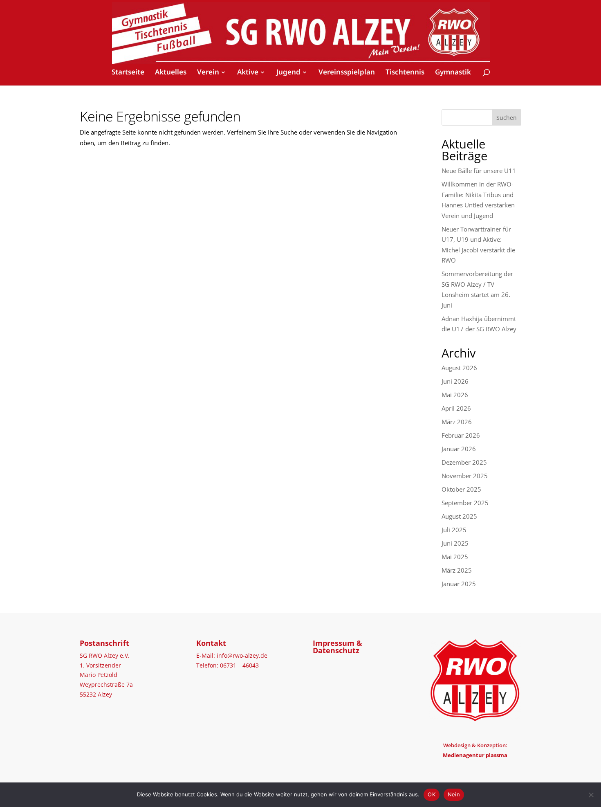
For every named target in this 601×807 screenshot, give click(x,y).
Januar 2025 (459, 584)
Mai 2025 (455, 557)
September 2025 (465, 503)
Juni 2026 (455, 381)
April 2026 (456, 408)
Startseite (128, 72)
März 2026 (457, 422)
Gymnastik (453, 72)
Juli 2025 (454, 530)
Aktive (247, 72)
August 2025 (459, 516)
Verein (208, 72)
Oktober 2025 (461, 489)
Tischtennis (405, 72)
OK (431, 794)
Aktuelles (170, 72)
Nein (454, 794)
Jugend (288, 72)
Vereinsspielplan (346, 72)
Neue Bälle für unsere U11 (479, 170)
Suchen (506, 117)
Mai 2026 (455, 395)
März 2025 (457, 570)
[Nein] (591, 795)
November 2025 (465, 476)
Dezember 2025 (464, 462)
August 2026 (459, 368)
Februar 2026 (461, 435)
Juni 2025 (455, 543)
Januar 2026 (459, 449)
